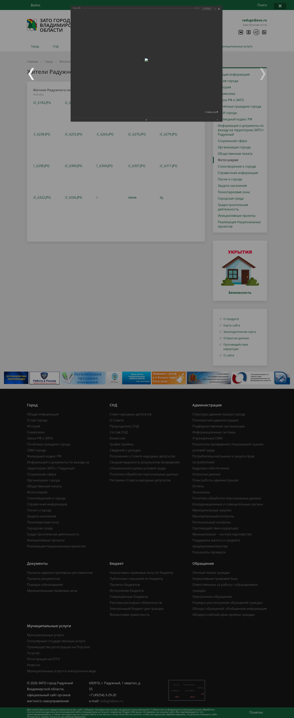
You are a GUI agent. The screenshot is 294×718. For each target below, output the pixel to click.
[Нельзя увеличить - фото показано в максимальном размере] (215, 9)
